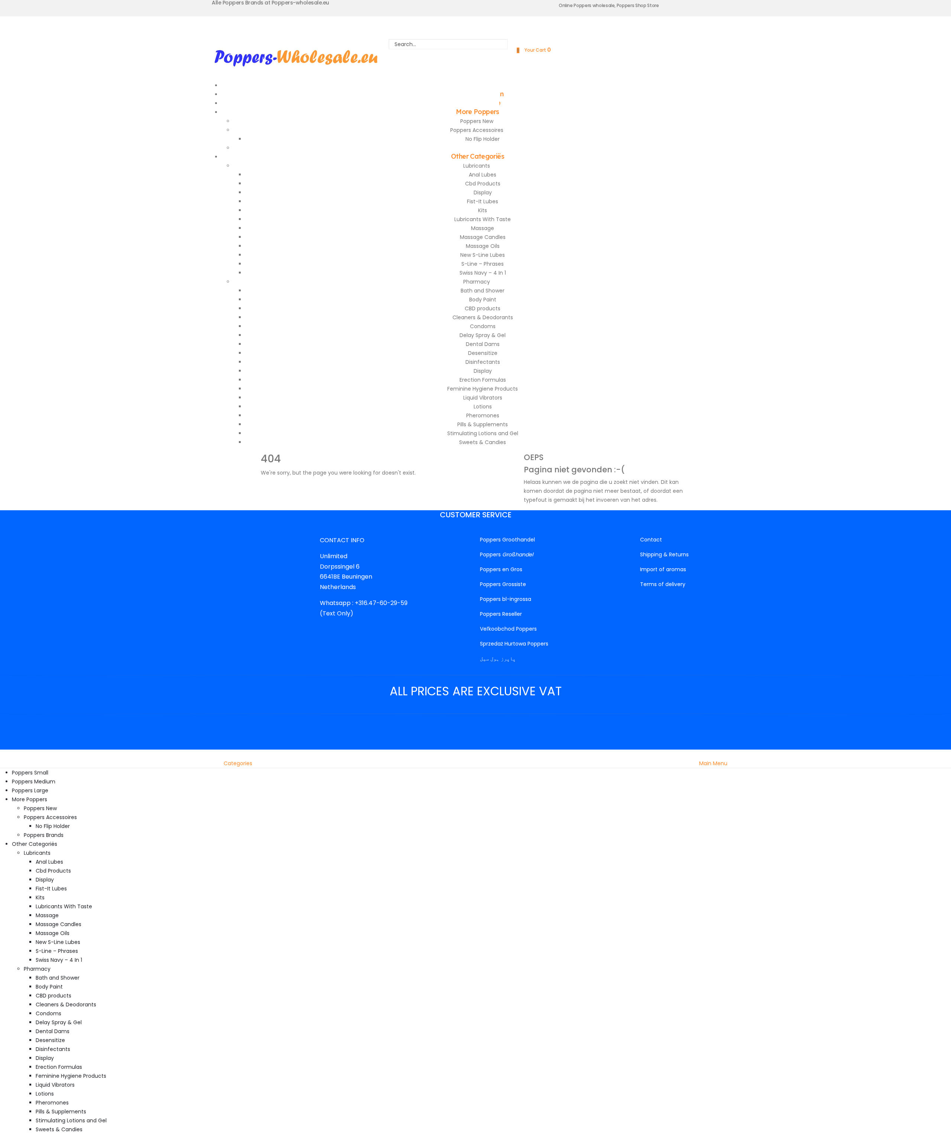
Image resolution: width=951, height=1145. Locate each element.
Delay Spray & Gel (483, 335)
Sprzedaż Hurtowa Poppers (514, 643)
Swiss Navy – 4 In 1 (483, 272)
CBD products (482, 308)
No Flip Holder (482, 139)
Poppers (506, 554)
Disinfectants (482, 362)
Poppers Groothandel (507, 539)
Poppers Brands (44, 835)
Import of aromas (663, 569)
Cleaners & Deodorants (482, 317)
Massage (482, 228)
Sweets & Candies (482, 442)
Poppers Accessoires (476, 130)
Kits (482, 210)
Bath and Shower (482, 290)
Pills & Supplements (482, 424)
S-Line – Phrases (482, 264)
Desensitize (482, 353)
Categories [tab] (238, 763)
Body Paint (482, 299)
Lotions (483, 406)
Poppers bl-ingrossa (505, 599)
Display (483, 192)
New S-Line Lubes (482, 255)
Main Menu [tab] (713, 763)
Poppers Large (30, 790)
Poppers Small (30, 772)
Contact (651, 539)
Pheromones (482, 415)
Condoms (483, 326)
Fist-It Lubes (482, 201)
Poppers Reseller (501, 614)
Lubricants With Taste (482, 219)
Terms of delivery (662, 584)
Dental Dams (483, 344)
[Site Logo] (296, 56)
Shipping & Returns (664, 554)
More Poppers (477, 111)
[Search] (448, 54)
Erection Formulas (483, 380)
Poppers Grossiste (503, 584)
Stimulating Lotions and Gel (482, 433)
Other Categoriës (477, 156)
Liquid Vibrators (482, 397)
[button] (4, 754)
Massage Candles (483, 237)
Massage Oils (483, 246)
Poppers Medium (33, 781)
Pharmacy (476, 281)
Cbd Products (482, 183)
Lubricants (476, 165)
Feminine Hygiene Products (482, 388)
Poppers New (476, 121)
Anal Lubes (482, 174)
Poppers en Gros (501, 569)
